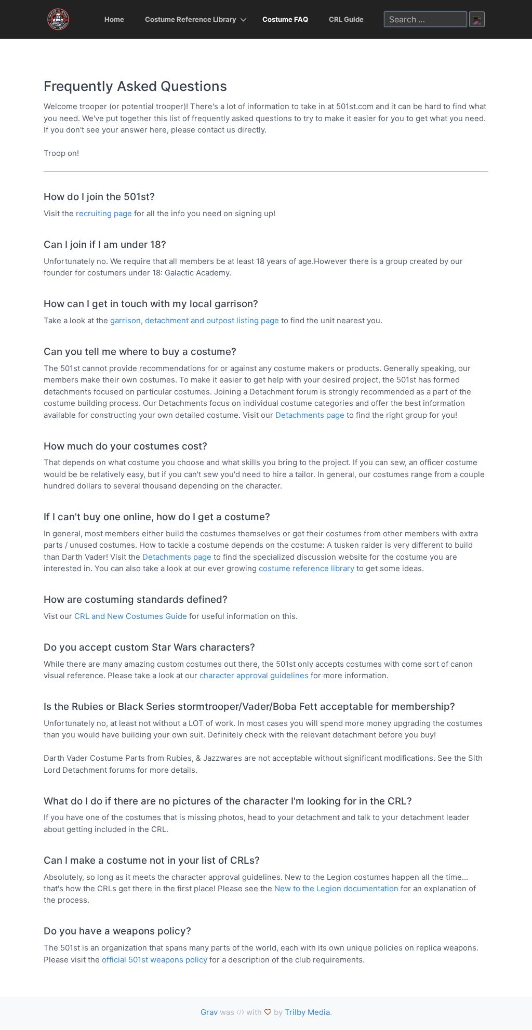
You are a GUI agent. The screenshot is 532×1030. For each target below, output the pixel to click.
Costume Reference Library (190, 19)
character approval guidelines (254, 675)
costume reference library (306, 568)
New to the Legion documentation (336, 888)
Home (114, 19)
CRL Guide (346, 19)
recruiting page (104, 213)
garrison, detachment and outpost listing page (194, 320)
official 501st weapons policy (154, 960)
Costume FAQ (285, 19)
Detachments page (309, 415)
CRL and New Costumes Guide (130, 616)
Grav (209, 1012)
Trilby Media (307, 1012)
